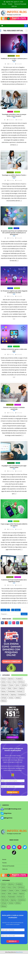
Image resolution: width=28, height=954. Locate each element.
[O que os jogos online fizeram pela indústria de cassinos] (14, 508)
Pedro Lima (11, 64)
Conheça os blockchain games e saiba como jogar (14, 350)
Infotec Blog (11, 180)
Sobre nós (14, 6)
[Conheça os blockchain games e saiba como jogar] (14, 334)
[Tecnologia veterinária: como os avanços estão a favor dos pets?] (14, 99)
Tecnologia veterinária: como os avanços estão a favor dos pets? (14, 115)
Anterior (3, 610)
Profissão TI (20, 691)
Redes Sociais (4, 694)
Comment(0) (19, 64)
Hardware (23, 685)
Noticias (3, 691)
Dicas (18, 56)
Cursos (9, 682)
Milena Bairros (11, 119)
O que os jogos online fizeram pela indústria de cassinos (14, 525)
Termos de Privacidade (20, 4)
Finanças (11, 685)
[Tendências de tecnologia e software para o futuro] (14, 43)
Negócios (17, 111)
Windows (3, 701)
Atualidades (11, 56)
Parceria (10, 4)
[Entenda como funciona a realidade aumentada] (14, 392)
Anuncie (4, 4)
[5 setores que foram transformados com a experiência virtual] (14, 564)
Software (3, 698)
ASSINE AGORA (12, 792)
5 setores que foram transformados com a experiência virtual (14, 580)
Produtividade (11, 691)
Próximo (17, 610)
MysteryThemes (19, 952)
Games (10, 228)
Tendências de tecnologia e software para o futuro (14, 59)
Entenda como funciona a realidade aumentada (14, 408)
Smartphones (21, 694)
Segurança (16, 346)
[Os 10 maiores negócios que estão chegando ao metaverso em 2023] (14, 275)
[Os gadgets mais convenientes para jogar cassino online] (14, 450)
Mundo (15, 688)
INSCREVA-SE (12, 941)
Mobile (9, 688)
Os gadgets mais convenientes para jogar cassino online (14, 466)
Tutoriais (11, 698)
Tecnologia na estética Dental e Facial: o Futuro (14, 176)
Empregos (4, 685)
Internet (16, 228)
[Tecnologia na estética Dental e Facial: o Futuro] (14, 160)
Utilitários (17, 404)
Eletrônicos (11, 463)
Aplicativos (11, 679)
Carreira (10, 111)
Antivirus (3, 679)
